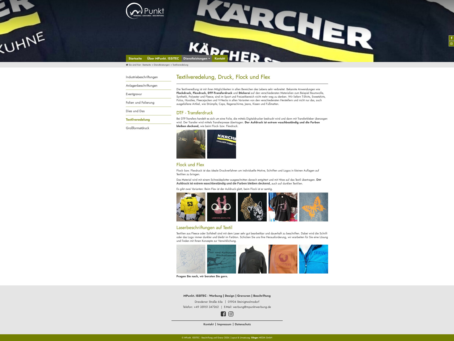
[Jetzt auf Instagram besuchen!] (230, 315)
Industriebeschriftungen (142, 77)
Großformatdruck (137, 128)
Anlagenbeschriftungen (141, 85)
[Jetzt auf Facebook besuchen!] (223, 315)
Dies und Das (135, 111)
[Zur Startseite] (145, 11)
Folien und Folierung (140, 102)
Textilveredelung (138, 119)
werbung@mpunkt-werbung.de (252, 307)
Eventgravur (134, 94)
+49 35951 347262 (206, 307)
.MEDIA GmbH (261, 337)
